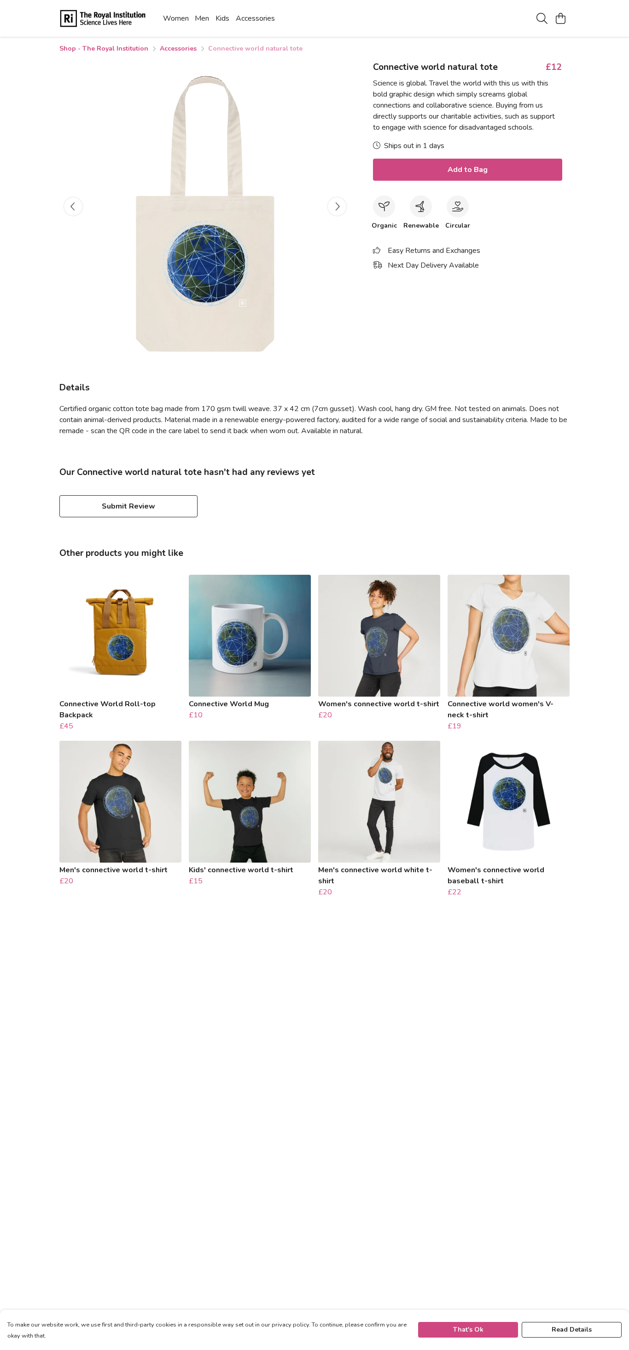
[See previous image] (73, 206)
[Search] (542, 18)
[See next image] (337, 206)
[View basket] (560, 18)
